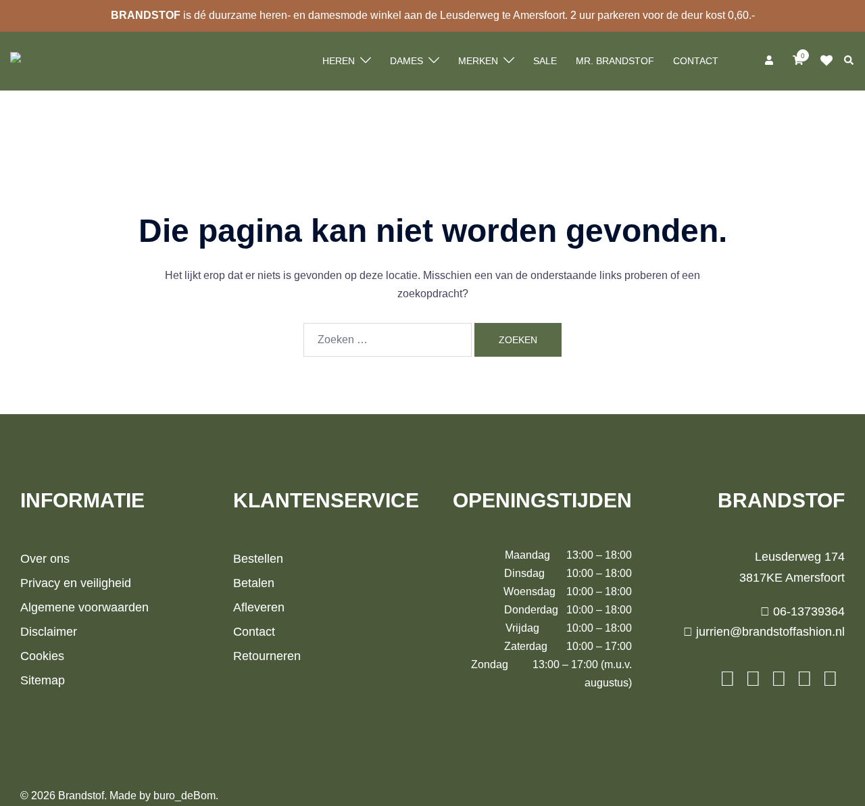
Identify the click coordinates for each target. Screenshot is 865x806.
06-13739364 (807, 611)
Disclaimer (48, 631)
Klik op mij (830, 61)
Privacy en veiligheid (75, 583)
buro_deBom (184, 795)
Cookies (42, 656)
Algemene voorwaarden (84, 607)
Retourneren (267, 656)
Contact (695, 60)
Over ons (45, 558)
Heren (338, 60)
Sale (545, 60)
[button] (849, 60)
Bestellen (258, 558)
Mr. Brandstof (615, 60)
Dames (406, 60)
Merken (478, 60)
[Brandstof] (38, 60)
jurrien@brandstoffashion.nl (769, 631)
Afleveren (259, 607)
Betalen (253, 583)
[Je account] (770, 60)
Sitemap (42, 680)
